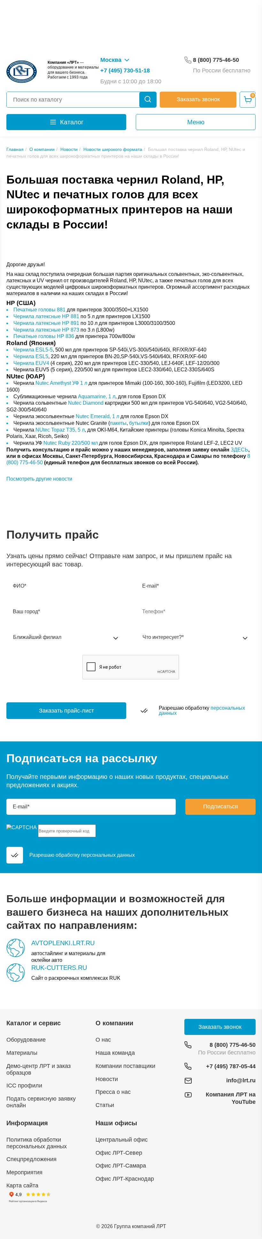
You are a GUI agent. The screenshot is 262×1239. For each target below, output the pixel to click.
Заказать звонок (198, 99)
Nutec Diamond (86, 403)
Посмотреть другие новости (39, 479)
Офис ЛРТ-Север (119, 1153)
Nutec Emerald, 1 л (97, 416)
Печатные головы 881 (39, 309)
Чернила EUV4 (31, 363)
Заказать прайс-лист (66, 710)
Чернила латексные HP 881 (46, 316)
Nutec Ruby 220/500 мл (70, 443)
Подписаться (220, 806)
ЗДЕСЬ (239, 449)
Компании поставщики (125, 1066)
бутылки (139, 423)
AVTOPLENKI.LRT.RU (63, 942)
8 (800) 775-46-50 (233, 1045)
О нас (103, 1040)
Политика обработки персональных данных (36, 1143)
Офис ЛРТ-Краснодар (125, 1179)
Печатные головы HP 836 (43, 336)
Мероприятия (24, 1172)
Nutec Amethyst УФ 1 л (61, 383)
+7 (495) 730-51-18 (125, 70)
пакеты (118, 423)
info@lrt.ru (241, 1080)
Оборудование (26, 1040)
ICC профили (24, 1085)
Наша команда (115, 1053)
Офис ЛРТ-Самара (121, 1165)
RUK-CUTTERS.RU (59, 967)
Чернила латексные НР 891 (46, 323)
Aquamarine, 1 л (96, 396)
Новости (107, 1079)
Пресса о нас (113, 1092)
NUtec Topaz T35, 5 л (60, 430)
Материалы (21, 1053)
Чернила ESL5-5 (33, 349)
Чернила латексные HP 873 (46, 330)
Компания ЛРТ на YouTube (231, 1098)
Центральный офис (122, 1139)
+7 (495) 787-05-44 (231, 1066)
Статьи (105, 1105)
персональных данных (108, 855)
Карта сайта (22, 1185)
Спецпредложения (31, 1159)
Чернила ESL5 (30, 356)
